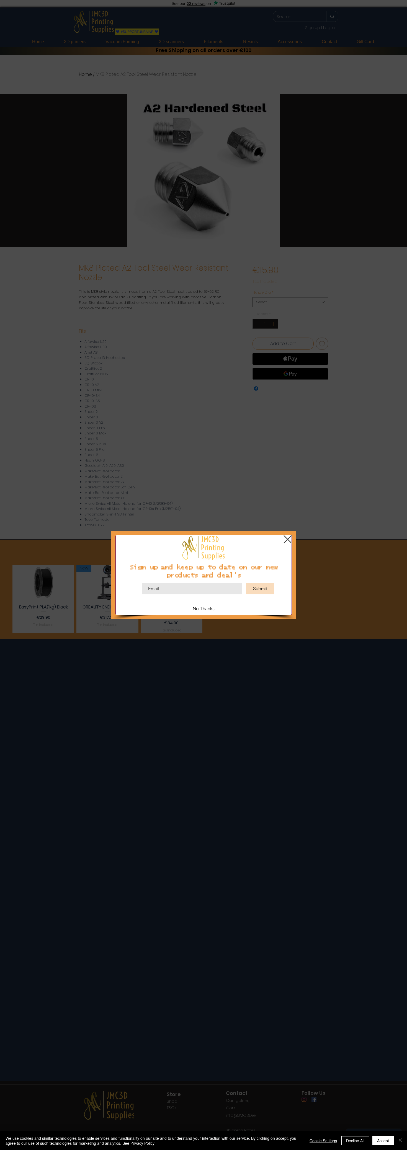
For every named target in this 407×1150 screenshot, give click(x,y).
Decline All (355, 1140)
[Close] (400, 1141)
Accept (383, 1140)
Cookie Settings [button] (323, 1140)
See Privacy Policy (138, 1143)
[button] (288, 539)
